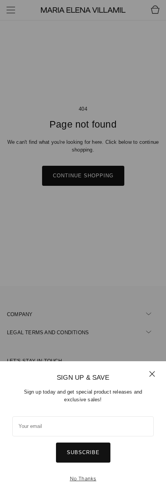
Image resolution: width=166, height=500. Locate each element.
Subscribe (83, 452)
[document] (83, 430)
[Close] (152, 373)
